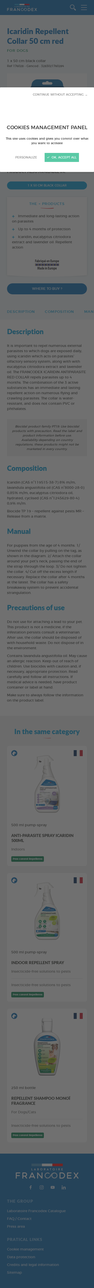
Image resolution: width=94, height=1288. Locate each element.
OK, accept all (63, 157)
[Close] (47, 644)
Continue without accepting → (60, 94)
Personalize (26, 157)
